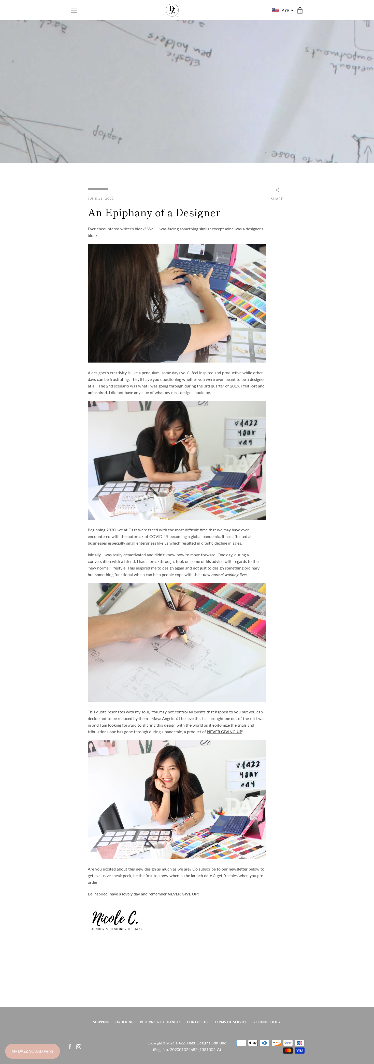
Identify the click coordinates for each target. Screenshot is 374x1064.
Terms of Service (231, 1022)
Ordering (125, 1022)
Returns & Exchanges (160, 1022)
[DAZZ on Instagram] (78, 1046)
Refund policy (267, 1022)
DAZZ (180, 1043)
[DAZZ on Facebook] (70, 1046)
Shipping (101, 1022)
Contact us (198, 1022)
